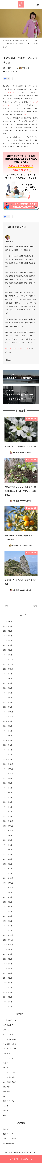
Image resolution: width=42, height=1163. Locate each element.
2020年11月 (8, 940)
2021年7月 (7, 902)
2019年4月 (7, 973)
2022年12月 (8, 821)
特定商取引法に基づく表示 (28, 1153)
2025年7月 (7, 683)
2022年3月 (7, 864)
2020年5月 (7, 968)
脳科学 (5, 1110)
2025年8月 (7, 678)
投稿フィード (8, 1134)
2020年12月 (8, 935)
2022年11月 (8, 826)
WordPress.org (9, 1143)
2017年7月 (7, 997)
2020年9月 (7, 949)
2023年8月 (7, 783)
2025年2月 (7, 702)
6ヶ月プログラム (9, 1020)
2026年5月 (7, 636)
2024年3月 (7, 750)
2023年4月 (7, 802)
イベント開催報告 (10, 1039)
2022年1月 (7, 873)
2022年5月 (7, 854)
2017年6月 (7, 1002)
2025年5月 (7, 693)
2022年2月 (7, 869)
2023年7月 (7, 788)
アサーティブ (8, 1030)
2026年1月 (7, 655)
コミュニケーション (10, 1049)
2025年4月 (7, 697)
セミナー (6, 1063)
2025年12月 (8, 659)
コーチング (7, 1053)
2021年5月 (7, 911)
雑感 (4, 1115)
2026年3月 (7, 645)
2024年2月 (7, 754)
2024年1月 (7, 759)
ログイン (6, 1129)
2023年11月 (8, 769)
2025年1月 (7, 707)
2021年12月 (8, 878)
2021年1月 (7, 930)
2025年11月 (8, 664)
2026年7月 (7, 626)
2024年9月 (7, 721)
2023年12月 (8, 764)
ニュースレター (9, 1072)
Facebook (10, 360)
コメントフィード (10, 1139)
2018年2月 (7, 987)
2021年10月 (8, 888)
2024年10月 (8, 716)
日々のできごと (12, 71)
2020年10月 (8, 945)
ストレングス (8, 1058)
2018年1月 (7, 992)
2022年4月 (7, 859)
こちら (24, 115)
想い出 (5, 1096)
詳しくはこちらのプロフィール (17, 349)
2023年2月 (7, 811)
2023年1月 (7, 816)
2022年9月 (7, 835)
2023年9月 (7, 778)
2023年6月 (7, 793)
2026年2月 (7, 650)
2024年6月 (7, 735)
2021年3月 (7, 921)
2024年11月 (8, 712)
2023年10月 (8, 773)
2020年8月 (7, 954)
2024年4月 (7, 745)
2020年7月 (7, 959)
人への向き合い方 (10, 1082)
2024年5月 (7, 740)
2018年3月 (7, 983)
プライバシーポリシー (10, 1153)
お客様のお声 (8, 1025)
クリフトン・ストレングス (12, 92)
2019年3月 (7, 978)
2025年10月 (8, 669)
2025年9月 (7, 674)
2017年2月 (7, 1006)
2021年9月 (7, 892)
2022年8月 (7, 840)
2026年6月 (7, 631)
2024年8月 (7, 726)
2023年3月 (7, 807)
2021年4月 (7, 916)
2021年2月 (7, 926)
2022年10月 (8, 831)
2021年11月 (8, 883)
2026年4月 (7, 640)
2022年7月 (7, 845)
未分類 (5, 1106)
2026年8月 (7, 621)
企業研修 (6, 1087)
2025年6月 (7, 688)
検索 (35, 606)
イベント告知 (8, 1034)
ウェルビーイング (10, 1044)
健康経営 (6, 1092)
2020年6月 (7, 964)
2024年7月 (7, 731)
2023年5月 (7, 797)
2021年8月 (7, 897)
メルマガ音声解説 (10, 1077)
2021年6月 (7, 907)
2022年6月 (7, 850)
